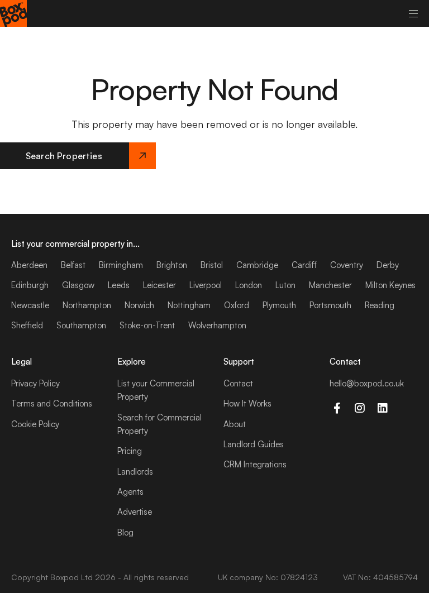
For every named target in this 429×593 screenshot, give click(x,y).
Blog (125, 532)
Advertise (134, 511)
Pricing (129, 451)
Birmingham (121, 265)
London (248, 285)
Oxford (236, 305)
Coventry (346, 265)
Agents (130, 491)
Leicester (159, 285)
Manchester (330, 285)
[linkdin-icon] (382, 408)
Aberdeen (29, 265)
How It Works (247, 403)
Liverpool (205, 285)
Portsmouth (330, 305)
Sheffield (27, 325)
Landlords (135, 471)
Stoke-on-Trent (147, 325)
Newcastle (30, 305)
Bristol (212, 265)
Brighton (171, 265)
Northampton (87, 305)
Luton (285, 285)
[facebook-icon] (337, 408)
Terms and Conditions (51, 403)
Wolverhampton (217, 325)
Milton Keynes (390, 285)
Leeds (119, 285)
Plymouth (279, 305)
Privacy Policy (35, 383)
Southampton (81, 325)
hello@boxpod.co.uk (367, 383)
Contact (238, 383)
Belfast (73, 265)
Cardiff (304, 265)
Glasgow (78, 285)
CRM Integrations (255, 464)
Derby (387, 265)
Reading (379, 305)
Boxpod (64, 577)
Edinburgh (30, 285)
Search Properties (64, 155)
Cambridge (257, 265)
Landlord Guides (253, 444)
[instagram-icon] (359, 408)
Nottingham (189, 305)
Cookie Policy (35, 424)
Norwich (139, 305)
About (234, 424)
